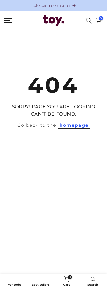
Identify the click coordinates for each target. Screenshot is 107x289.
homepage (74, 125)
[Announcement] (53, 6)
